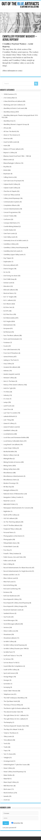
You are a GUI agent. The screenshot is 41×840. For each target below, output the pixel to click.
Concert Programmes (11, 212)
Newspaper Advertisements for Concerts (17, 508)
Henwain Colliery (9, 378)
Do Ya (5, 272)
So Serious (7, 659)
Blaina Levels (8, 159)
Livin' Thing (7, 420)
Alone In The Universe (11, 135)
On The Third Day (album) (12, 522)
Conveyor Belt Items (10, 223)
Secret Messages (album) (12, 624)
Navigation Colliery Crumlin (12, 497)
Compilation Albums (10, 205)
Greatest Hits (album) (10, 367)
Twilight (6, 757)
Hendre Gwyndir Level (11, 374)
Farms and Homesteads (11, 339)
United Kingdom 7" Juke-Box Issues (15, 764)
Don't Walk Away (9, 279)
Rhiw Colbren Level (10, 578)
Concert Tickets (9, 216)
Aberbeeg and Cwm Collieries (13, 105)
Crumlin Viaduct (9, 230)
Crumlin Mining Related (11, 226)
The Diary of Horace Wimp (12, 705)
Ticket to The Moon (10, 733)
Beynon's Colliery (9, 152)
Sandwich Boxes (9, 613)
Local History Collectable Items (14, 441)
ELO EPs (6, 311)
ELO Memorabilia (9, 318)
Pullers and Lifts (9, 560)
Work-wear (7, 789)
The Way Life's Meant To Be (12, 729)
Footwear (7, 342)
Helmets (6, 370)
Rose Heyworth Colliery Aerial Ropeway (16, 603)
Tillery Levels (8, 736)
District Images (8, 268)
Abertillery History (9, 112)
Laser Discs (7, 409)
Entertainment (8, 325)
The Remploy (8, 722)
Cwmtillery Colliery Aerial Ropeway (15, 247)
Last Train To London (10, 413)
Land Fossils (7, 406)
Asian (5, 145)
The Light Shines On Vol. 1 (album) (15, 715)
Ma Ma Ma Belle (9, 451)
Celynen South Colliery (11, 188)
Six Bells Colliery (9, 641)
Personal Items (8, 532)
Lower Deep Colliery (10, 448)
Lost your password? (9, 827)
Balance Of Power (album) (12, 149)
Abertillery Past (8, 121)
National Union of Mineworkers (14, 494)
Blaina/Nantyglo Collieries (12, 163)
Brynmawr (7, 174)
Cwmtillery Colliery (10, 244)
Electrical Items (8, 293)
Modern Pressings (9, 483)
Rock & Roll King (9, 585)
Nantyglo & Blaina (9, 490)
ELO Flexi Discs (8, 314)
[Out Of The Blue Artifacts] (20, 5)
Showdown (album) (10, 638)
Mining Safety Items (10, 469)
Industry (6, 395)
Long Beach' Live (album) (12, 444)
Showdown (7, 634)
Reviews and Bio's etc (10, 575)
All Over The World (10, 131)
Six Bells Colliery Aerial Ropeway (14, 645)
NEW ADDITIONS (9, 504)
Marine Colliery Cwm (10, 455)
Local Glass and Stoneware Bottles (15, 437)
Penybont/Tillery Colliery (11, 529)
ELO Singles (7, 321)
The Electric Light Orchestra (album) (15, 708)
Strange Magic (8, 677)
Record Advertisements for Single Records (17, 571)
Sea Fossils (7, 617)
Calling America (9, 177)
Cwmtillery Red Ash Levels (12, 251)
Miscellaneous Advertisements (13, 476)
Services (6, 627)
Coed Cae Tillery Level (11, 195)
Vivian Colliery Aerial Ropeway (13, 771)
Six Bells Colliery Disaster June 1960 (15, 648)
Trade (5, 747)
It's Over (6, 399)
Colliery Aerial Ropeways (12, 198)
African (6, 128)
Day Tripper (7, 258)
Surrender (7, 684)
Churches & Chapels (10, 191)
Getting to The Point (10, 360)
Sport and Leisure (9, 673)
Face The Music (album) (11, 335)
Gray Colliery (8, 363)
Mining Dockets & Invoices (12, 462)
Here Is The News (9, 381)
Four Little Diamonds (10, 349)
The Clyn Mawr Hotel (10, 701)
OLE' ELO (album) (9, 518)
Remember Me (18, 823)
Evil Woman (7, 332)
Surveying (7, 687)
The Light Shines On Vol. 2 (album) (15, 719)
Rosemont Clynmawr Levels (12, 610)
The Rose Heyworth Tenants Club (14, 726)
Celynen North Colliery (11, 184)
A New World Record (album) (13, 101)
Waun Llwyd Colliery (10, 782)
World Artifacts (8, 793)
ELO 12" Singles (9, 297)
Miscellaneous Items (10, 480)
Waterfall (6, 779)
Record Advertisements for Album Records (17, 567)
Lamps (6, 402)
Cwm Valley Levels (9, 237)
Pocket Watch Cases (10, 546)
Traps (5, 750)
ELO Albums (7, 304)
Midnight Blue (8, 458)
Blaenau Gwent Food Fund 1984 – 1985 (16, 156)
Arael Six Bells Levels (10, 142)
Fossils (6, 346)
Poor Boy (7, 550)
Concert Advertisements (11, 209)
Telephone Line (8, 694)
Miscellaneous (8, 472)
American (7, 138)
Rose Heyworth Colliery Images (14, 606)
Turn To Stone (8, 754)
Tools (5, 743)
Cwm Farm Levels (9, 233)
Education (7, 286)
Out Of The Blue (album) (11, 525)
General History (9, 356)
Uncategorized (8, 761)
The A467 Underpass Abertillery (14, 698)
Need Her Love (8, 501)
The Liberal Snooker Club (12, 712)
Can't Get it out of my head (12, 181)
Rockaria (6, 592)
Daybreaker (7, 261)
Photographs (8, 539)
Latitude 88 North (9, 416)
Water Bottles (8, 775)
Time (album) (8, 740)
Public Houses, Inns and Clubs (13, 557)
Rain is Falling (8, 564)
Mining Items (8, 465)
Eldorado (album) (9, 290)
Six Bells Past (8, 652)
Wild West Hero (8, 786)
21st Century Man (9, 98)
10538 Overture (9, 94)
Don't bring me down (10, 276)
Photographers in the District (13, 536)
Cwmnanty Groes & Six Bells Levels (15, 240)
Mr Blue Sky (7, 487)
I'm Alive (6, 392)
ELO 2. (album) (8, 300)
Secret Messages (9, 620)
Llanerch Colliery (9, 423)
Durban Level (8, 283)
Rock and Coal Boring (11, 589)
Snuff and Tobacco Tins (11, 655)
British (6, 170)
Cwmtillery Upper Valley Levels (13, 254)
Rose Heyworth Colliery (11, 599)
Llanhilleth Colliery (9, 430)
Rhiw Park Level (8, 582)
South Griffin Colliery (10, 669)
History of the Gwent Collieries (13, 385)
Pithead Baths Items (10, 543)
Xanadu (6, 796)
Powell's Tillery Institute (11, 553)
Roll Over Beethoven (10, 596)
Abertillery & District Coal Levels (14, 108)
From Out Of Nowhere (11, 353)
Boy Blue (6, 166)
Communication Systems (11, 202)
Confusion (7, 219)
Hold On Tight (8, 388)
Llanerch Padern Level (11, 427)
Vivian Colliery (8, 768)
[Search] (36, 84)
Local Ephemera (9, 434)
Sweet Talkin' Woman (10, 691)
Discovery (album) (9, 265)
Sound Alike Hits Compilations (13, 666)
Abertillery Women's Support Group (15, 124)
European (7, 328)
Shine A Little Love (9, 631)
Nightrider (7, 511)
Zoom (6, 800)
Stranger (6, 680)
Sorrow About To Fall (10, 662)
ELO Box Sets (8, 307)
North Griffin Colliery (10, 515)
